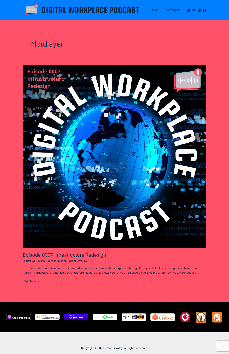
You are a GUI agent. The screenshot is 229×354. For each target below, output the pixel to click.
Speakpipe (174, 10)
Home (154, 10)
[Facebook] (204, 10)
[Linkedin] (199, 10)
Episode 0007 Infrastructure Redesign (64, 255)
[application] (160, 10)
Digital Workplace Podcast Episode (45, 261)
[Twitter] (193, 10)
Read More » (31, 281)
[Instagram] (188, 10)
